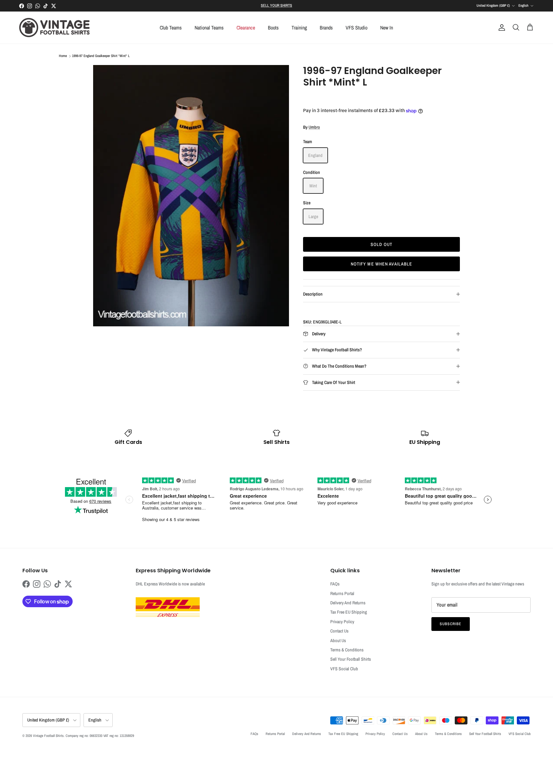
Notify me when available (382, 264)
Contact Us (339, 631)
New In (386, 27)
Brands (326, 27)
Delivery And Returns (347, 603)
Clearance (245, 27)
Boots (273, 27)
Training (299, 27)
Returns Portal (342, 593)
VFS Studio (356, 27)
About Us (338, 640)
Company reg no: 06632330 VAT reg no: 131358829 (100, 735)
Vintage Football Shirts (48, 735)
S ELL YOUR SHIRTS (276, 5)
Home (63, 56)
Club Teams (171, 27)
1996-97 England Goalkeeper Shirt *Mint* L (101, 56)
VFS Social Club (344, 669)
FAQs (335, 584)
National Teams (209, 27)
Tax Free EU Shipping (348, 612)
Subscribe (450, 623)
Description (313, 294)
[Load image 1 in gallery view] (191, 195)
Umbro (314, 127)
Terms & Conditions (347, 650)
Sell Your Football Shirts (350, 659)
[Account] (500, 27)
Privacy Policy (342, 621)
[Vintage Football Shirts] (54, 27)
